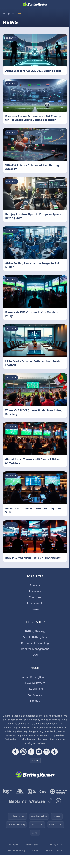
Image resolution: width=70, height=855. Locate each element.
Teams (35, 609)
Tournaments (35, 603)
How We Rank (35, 689)
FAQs (35, 655)
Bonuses (35, 585)
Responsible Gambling (35, 643)
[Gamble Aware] (30, 800)
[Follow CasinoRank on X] (31, 751)
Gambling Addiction (34, 844)
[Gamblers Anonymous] (20, 791)
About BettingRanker (35, 677)
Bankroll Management (35, 649)
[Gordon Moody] (58, 791)
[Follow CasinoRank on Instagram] (23, 751)
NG (33, 760)
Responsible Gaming (16, 850)
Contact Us (35, 694)
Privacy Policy (56, 844)
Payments (35, 591)
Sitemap (35, 700)
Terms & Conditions (53, 850)
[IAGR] (7, 791)
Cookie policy (14, 844)
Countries (35, 597)
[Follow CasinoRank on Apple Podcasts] (54, 751)
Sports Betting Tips (35, 637)
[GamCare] (37, 791)
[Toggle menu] (4, 4)
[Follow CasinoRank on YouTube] (39, 751)
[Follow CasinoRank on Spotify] (46, 751)
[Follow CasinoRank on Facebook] (15, 751)
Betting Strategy (35, 631)
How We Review (35, 683)
